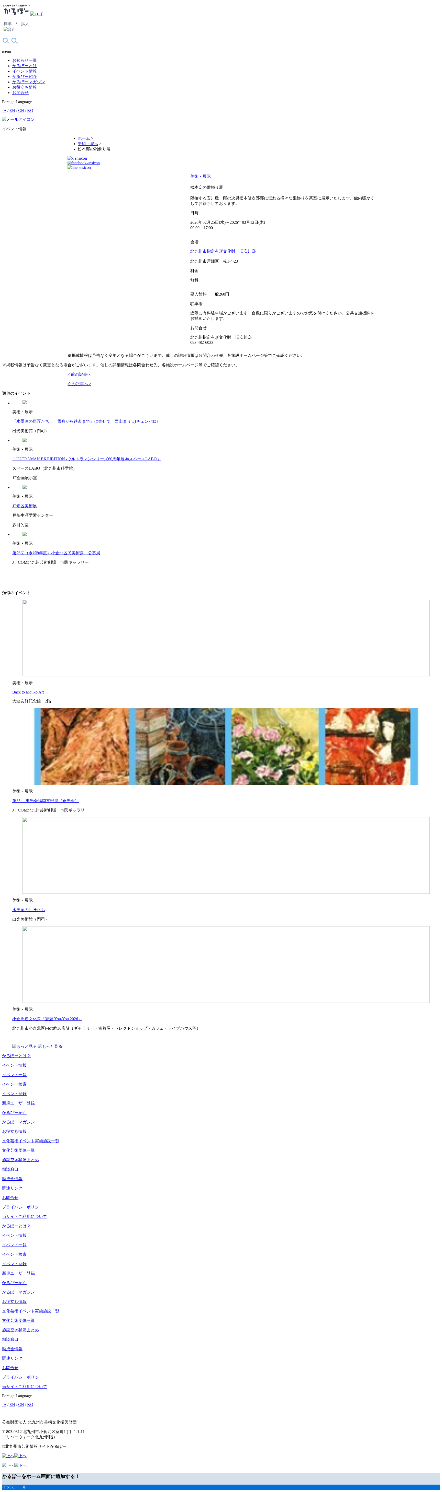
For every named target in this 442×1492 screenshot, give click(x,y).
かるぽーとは (24, 66)
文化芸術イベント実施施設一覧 (30, 1141)
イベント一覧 (14, 1075)
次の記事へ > (79, 384)
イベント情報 (24, 71)
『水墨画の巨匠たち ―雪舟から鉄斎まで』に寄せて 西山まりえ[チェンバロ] (85, 421)
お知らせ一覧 (24, 60)
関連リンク (12, 1188)
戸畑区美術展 (24, 506)
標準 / (10, 23)
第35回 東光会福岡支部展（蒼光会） (45, 800)
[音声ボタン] (9, 30)
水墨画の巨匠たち (28, 910)
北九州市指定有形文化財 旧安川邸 (223, 251)
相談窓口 (10, 1169)
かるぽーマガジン (28, 82)
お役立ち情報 (24, 87)
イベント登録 (14, 1093)
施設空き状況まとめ (20, 1160)
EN (12, 110)
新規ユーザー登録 (18, 1103)
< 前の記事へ (79, 374)
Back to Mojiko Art (28, 692)
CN (21, 110)
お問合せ (20, 92)
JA (4, 110)
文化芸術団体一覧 (18, 1150)
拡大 (25, 23)
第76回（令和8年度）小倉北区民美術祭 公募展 (56, 553)
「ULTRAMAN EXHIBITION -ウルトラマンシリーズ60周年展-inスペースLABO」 (86, 459)
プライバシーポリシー (22, 1207)
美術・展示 (200, 176)
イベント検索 (14, 1084)
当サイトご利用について (24, 1216)
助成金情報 (12, 1179)
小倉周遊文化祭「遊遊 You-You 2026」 (47, 1019)
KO (30, 110)
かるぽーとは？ (16, 1056)
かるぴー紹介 (24, 76)
